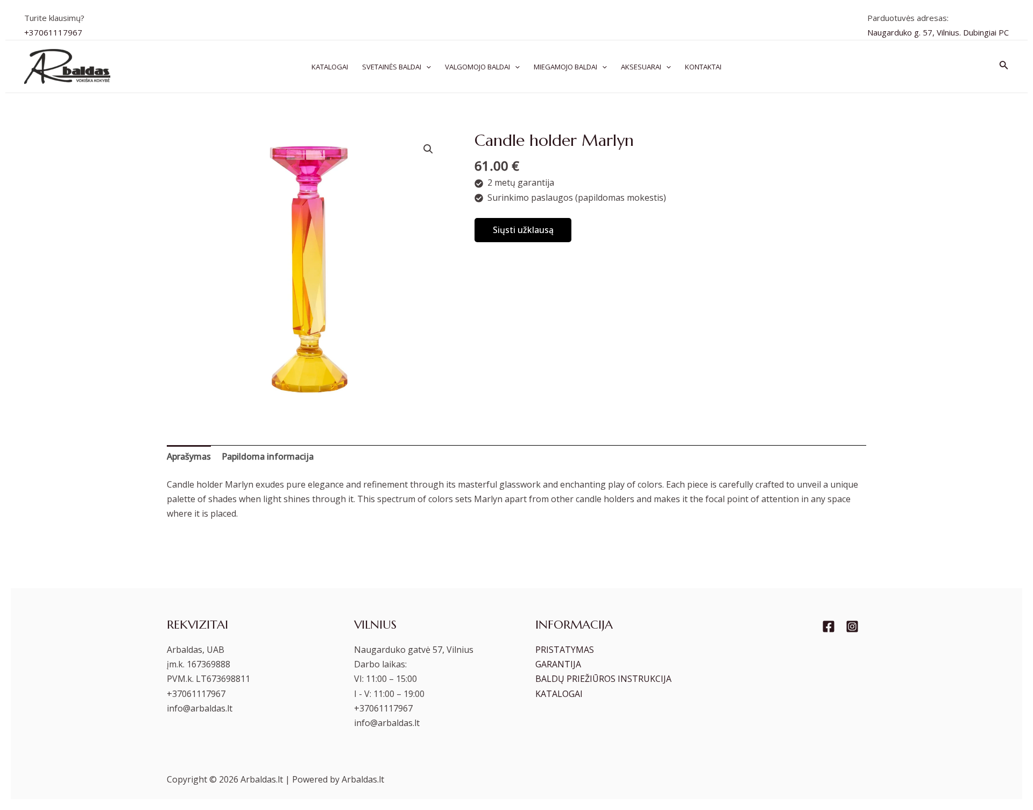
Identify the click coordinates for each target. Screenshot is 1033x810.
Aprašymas (189, 456)
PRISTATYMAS (564, 650)
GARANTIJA (558, 664)
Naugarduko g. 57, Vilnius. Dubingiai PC (938, 32)
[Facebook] (828, 626)
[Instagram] (852, 626)
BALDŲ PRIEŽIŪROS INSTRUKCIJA (603, 679)
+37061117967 (53, 32)
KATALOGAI (559, 694)
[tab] (189, 456)
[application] (426, 66)
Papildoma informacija (268, 456)
